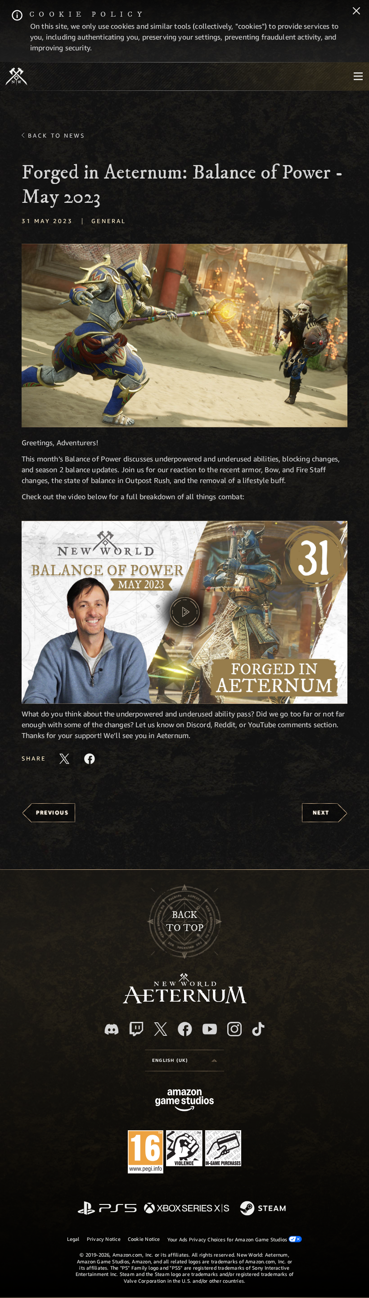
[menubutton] (358, 76)
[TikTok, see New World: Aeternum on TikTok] (258, 1029)
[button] (184, 335)
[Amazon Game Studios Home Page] (184, 1101)
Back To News (56, 135)
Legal (73, 1239)
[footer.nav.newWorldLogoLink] (185, 1001)
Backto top (184, 921)
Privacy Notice (104, 1239)
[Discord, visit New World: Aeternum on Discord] (111, 1029)
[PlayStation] (107, 1209)
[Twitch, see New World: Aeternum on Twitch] (136, 1029)
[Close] (356, 11)
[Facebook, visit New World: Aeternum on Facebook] (185, 1029)
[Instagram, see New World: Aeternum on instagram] (234, 1029)
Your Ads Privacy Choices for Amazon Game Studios (228, 1239)
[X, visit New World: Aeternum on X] (160, 1029)
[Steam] (264, 1209)
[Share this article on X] (64, 759)
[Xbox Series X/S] (186, 1209)
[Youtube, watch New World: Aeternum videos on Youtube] (209, 1029)
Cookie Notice (144, 1239)
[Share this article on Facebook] (90, 759)
